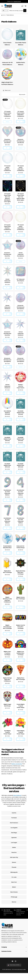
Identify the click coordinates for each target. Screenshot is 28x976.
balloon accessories (17, 764)
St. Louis (14, 877)
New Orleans (14, 892)
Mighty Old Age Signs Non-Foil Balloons (7, 679)
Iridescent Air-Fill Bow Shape (20, 546)
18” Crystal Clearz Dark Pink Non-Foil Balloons (7, 227)
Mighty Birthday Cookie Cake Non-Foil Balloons (7, 600)
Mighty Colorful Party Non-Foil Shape (20, 626)
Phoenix (14, 867)
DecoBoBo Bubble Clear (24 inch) (20, 439)
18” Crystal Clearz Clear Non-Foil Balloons (20, 168)
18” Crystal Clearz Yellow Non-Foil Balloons (20, 227)
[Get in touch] (22, 6)
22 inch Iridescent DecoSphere (20, 254)
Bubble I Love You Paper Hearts (20, 386)
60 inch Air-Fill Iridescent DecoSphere (20, 360)
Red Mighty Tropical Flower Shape (7, 732)
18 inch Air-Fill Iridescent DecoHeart (7, 141)
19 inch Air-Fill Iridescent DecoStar (7, 254)
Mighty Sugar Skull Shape (7, 705)
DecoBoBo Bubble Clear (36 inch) (7, 465)
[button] (2, 6)
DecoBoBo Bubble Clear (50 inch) (20, 465)
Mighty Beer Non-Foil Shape (7, 571)
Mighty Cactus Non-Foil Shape (20, 598)
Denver (14, 862)
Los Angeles (14, 827)
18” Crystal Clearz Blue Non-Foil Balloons (7, 168)
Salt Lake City (14, 857)
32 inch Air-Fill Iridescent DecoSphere (20, 307)
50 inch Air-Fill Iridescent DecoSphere (7, 360)
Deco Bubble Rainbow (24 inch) (7, 412)
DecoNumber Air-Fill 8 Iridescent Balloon (20, 520)
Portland (13, 818)
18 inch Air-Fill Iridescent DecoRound (20, 141)
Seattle (14, 813)
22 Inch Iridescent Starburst (7, 280)
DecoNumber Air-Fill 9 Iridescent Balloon (7, 492)
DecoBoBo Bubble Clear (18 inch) (7, 439)
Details (22, 1)
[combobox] (18, 10)
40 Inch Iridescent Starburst (20, 333)
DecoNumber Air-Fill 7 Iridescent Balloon (7, 520)
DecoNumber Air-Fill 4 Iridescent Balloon (20, 492)
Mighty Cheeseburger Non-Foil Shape (7, 626)
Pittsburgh (14, 897)
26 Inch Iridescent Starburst (7, 307)
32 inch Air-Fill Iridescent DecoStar (7, 333)
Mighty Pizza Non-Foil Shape (20, 678)
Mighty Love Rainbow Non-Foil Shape (20, 653)
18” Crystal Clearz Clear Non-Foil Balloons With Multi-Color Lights (7, 197)
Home (4, 15)
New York (14, 882)
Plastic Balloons (10, 15)
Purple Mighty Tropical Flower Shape (20, 706)
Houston (14, 852)
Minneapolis (14, 872)
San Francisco (14, 823)
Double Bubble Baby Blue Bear (7, 546)
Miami (14, 887)
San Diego (14, 832)
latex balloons (17, 795)
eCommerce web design (17, 969)
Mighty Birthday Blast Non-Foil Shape (20, 572)
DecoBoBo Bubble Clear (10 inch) (20, 412)
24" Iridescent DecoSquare (20, 279)
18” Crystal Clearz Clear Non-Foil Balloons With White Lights (20, 197)
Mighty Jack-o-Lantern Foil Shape (7, 653)
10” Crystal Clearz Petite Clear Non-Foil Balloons (7, 114)
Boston (14, 902)
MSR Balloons (8, 969)
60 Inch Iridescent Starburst (7, 386)
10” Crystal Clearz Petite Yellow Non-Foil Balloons (20, 114)
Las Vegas (14, 842)
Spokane (14, 837)
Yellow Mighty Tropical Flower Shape (20, 732)
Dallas (14, 847)
